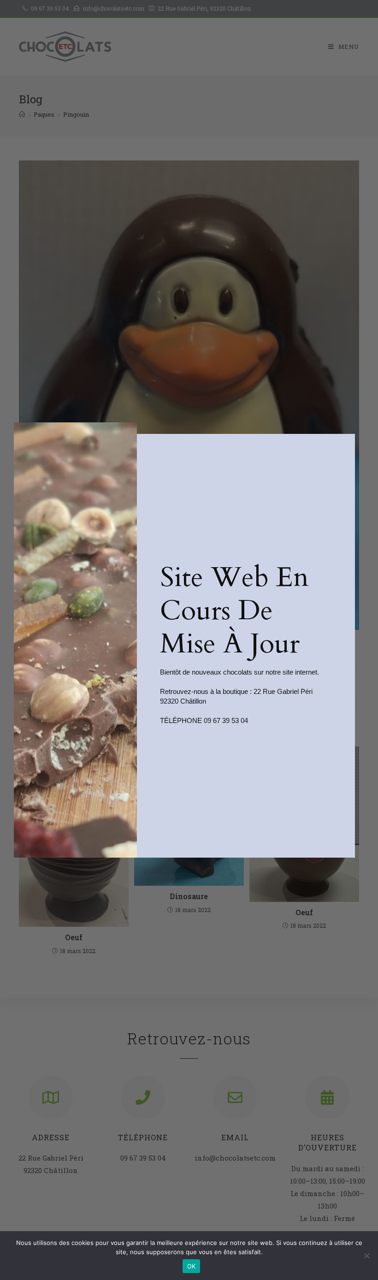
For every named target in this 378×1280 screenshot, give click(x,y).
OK (191, 1266)
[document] (189, 640)
